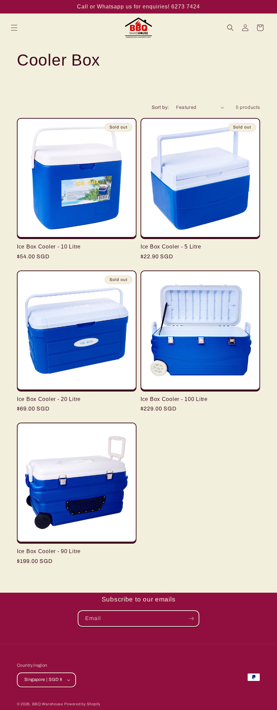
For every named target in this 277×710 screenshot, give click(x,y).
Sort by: (160, 107)
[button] (14, 27)
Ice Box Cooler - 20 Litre (49, 399)
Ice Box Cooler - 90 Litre (49, 551)
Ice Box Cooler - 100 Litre (174, 399)
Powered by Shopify (82, 704)
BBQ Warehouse (47, 704)
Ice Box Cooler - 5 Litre (171, 247)
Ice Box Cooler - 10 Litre (49, 247)
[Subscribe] (191, 618)
